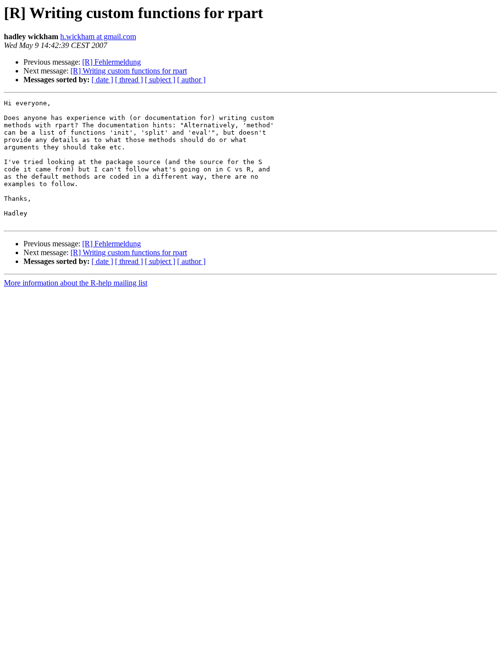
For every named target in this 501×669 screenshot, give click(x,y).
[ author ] (191, 79)
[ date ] (102, 79)
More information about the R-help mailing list (75, 283)
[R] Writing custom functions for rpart (128, 71)
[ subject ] (160, 79)
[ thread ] (129, 79)
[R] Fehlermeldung (111, 62)
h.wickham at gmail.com (98, 36)
